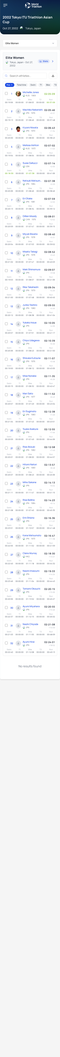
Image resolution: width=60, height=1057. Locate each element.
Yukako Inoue (29, 322)
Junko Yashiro (30, 304)
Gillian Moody (30, 216)
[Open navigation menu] (5, 5)
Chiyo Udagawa (31, 340)
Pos (8, 84)
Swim (33, 84)
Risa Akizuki (29, 446)
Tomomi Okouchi (31, 588)
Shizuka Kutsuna (31, 358)
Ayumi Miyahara (31, 606)
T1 (41, 84)
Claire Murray (30, 553)
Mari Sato (28, 393)
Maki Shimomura (31, 269)
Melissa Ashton (31, 145)
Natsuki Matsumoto (33, 180)
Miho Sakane (29, 482)
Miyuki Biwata (30, 233)
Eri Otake (27, 198)
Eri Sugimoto (29, 411)
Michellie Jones (31, 92)
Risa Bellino (29, 499)
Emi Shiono (28, 517)
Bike (48, 84)
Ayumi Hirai (28, 641)
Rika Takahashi (30, 287)
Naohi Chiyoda (30, 624)
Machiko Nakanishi (32, 109)
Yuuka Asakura (30, 428)
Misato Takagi (30, 251)
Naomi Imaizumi (31, 570)
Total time (21, 84)
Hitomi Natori (30, 464)
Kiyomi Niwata (30, 127)
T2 (55, 84)
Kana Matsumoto (32, 535)
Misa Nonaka (29, 375)
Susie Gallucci (30, 163)
